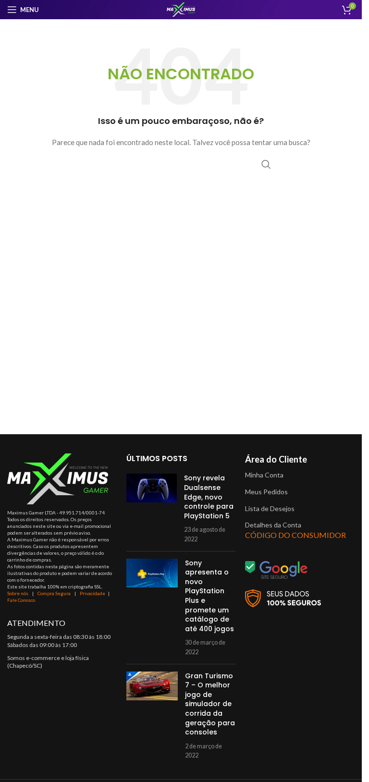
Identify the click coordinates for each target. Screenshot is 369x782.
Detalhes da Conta (273, 525)
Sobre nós (17, 593)
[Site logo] (181, 9)
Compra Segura (54, 593)
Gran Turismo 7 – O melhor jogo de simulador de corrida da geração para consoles (210, 704)
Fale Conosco (21, 600)
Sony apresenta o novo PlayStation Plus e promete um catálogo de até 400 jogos (209, 596)
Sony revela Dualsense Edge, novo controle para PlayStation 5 (209, 496)
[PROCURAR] (266, 164)
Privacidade (92, 593)
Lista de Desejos (270, 508)
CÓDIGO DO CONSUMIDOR (295, 534)
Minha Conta (264, 475)
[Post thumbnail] (151, 508)
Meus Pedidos (266, 492)
